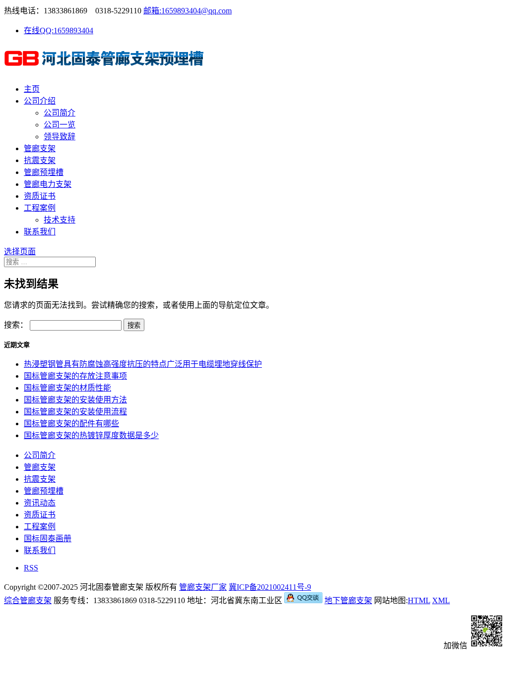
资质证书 (40, 196)
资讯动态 (40, 503)
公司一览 (59, 124)
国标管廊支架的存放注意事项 (75, 376)
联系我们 (40, 231)
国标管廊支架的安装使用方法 (75, 399)
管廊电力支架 (47, 184)
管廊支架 (40, 148)
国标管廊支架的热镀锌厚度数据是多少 (91, 435)
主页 (32, 89)
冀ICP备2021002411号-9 (270, 587)
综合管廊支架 (28, 600)
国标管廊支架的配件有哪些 (71, 423)
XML (441, 600)
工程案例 (40, 208)
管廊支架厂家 (203, 587)
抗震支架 (40, 160)
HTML (419, 600)
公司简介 (59, 113)
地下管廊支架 (348, 600)
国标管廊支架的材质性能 (67, 388)
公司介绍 (40, 101)
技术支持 (59, 220)
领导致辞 (59, 136)
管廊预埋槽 (44, 172)
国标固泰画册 (47, 538)
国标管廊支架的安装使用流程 (75, 411)
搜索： (16, 325)
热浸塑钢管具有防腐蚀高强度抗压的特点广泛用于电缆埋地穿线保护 (143, 364)
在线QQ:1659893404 (58, 30)
